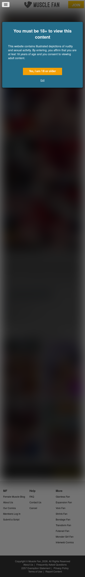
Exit (42, 80)
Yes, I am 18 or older (42, 71)
